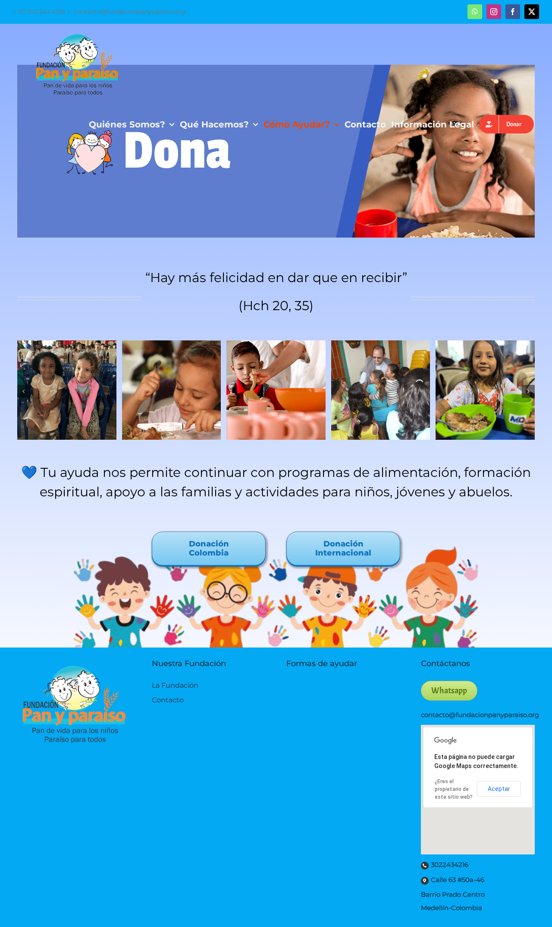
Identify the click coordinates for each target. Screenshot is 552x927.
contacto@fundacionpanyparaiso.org (128, 12)
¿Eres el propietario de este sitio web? (454, 789)
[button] (23, 391)
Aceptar (499, 788)
